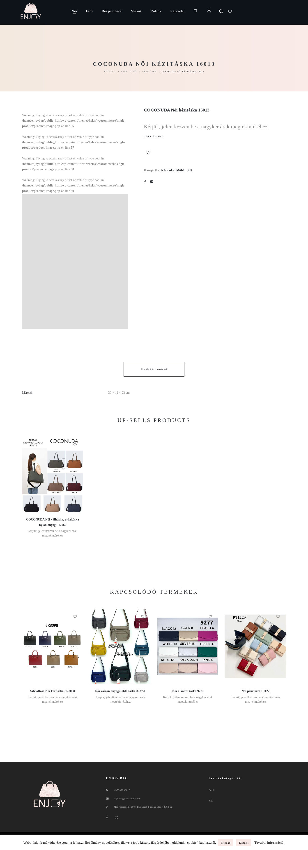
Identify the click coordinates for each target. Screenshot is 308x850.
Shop (124, 71)
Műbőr (181, 170)
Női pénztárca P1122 (255, 691)
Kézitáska (149, 71)
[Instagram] (116, 817)
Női (135, 71)
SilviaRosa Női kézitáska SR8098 (52, 691)
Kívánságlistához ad (148, 152)
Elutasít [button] (243, 842)
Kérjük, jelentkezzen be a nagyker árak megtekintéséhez (206, 127)
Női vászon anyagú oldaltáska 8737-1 (120, 691)
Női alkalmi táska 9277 (188, 691)
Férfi (211, 790)
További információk (154, 369)
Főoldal (110, 71)
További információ (268, 842)
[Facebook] (107, 817)
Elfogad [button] (225, 842)
